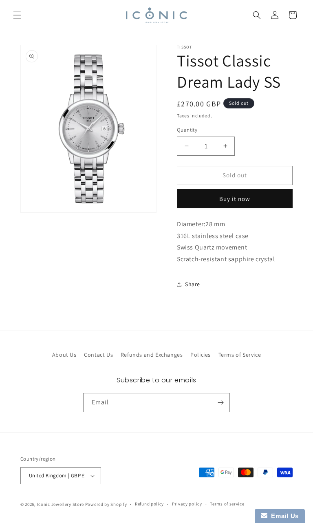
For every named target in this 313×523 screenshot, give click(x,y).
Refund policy (149, 504)
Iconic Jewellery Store (60, 504)
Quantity (187, 129)
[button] (17, 15)
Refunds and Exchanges (152, 354)
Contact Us (98, 354)
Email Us (283, 515)
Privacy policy (187, 504)
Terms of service (227, 504)
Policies (200, 354)
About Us (64, 354)
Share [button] (192, 284)
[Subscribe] (220, 402)
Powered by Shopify (106, 504)
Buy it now (234, 199)
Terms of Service (239, 354)
